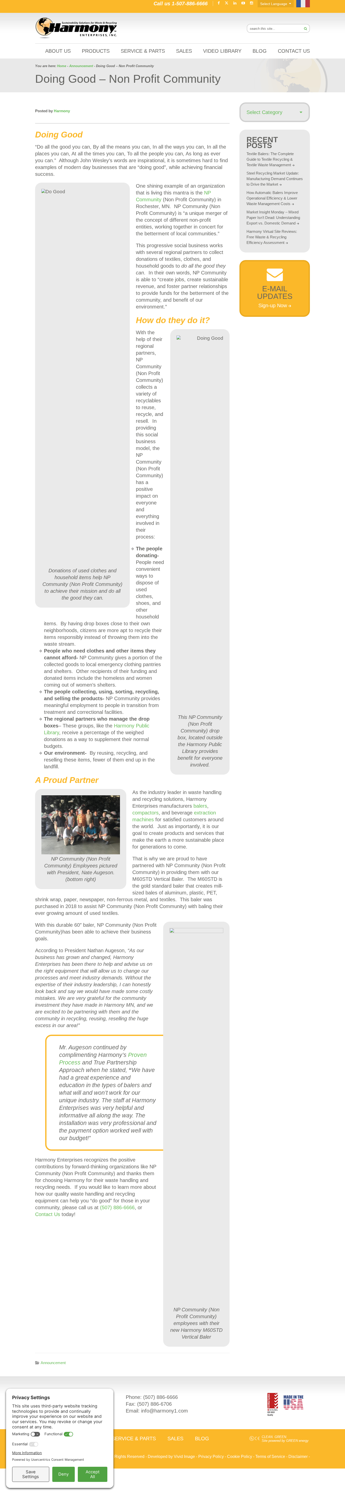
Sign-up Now (272, 305)
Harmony (76, 28)
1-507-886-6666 (190, 3)
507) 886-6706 (155, 1404)
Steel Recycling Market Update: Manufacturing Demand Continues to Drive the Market (275, 178)
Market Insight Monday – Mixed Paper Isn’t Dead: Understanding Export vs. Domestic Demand (273, 217)
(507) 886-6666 (117, 1207)
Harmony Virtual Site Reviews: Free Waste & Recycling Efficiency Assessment (272, 237)
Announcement (53, 1363)
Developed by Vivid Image (171, 1456)
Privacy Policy (211, 1456)
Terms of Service (270, 1456)
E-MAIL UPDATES (274, 292)
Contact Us (47, 1214)
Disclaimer (298, 1456)
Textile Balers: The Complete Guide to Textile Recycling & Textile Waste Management (270, 159)
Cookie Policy (239, 1456)
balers (200, 806)
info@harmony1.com (164, 1411)
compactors (145, 812)
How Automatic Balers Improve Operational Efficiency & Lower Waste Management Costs (272, 198)
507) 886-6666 (161, 1397)
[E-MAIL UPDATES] (275, 279)
